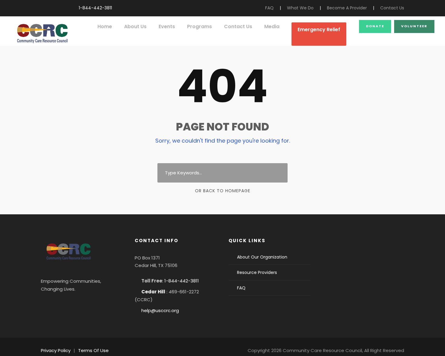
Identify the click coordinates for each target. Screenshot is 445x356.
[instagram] (61, 8)
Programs (199, 26)
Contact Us (392, 8)
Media (271, 26)
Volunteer (414, 26)
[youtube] (52, 8)
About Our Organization (262, 257)
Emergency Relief (319, 29)
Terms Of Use (93, 350)
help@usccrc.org (160, 310)
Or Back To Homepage (222, 191)
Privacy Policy (56, 350)
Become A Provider (347, 8)
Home (104, 26)
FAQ (269, 8)
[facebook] (42, 8)
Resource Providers (257, 272)
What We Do (300, 8)
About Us (135, 26)
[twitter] (81, 304)
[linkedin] (65, 304)
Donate (375, 26)
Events (167, 26)
